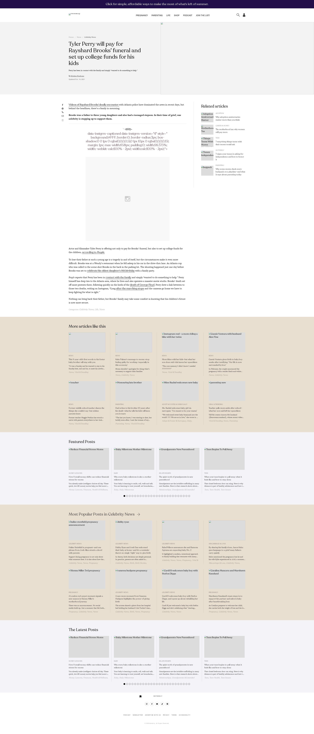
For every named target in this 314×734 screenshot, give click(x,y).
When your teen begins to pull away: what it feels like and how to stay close (223, 478)
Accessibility (184, 715)
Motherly (220, 150)
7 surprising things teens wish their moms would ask (229, 143)
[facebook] (152, 704)
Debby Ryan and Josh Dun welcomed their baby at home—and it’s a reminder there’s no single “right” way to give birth (133, 550)
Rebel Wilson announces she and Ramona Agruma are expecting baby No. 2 (180, 549)
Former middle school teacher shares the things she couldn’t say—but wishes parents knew (86, 411)
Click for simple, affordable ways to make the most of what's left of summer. (157, 4)
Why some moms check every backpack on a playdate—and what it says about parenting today (230, 172)
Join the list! (203, 15)
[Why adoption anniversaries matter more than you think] (207, 117)
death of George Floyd (142, 284)
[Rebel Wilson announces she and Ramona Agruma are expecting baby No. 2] (180, 530)
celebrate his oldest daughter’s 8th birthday (111, 270)
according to (93, 252)
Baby (189, 421)
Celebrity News (90, 37)
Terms (174, 715)
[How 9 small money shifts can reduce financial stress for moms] (89, 459)
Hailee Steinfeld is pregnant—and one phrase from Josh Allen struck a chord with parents (85, 550)
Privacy (166, 715)
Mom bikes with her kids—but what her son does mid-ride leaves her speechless (179, 361)
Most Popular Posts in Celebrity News (102, 514)
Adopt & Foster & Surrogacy (174, 404)
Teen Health (214, 489)
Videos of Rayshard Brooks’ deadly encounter (94, 104)
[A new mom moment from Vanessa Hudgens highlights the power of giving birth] (133, 579)
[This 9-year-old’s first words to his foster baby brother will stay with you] (87, 342)
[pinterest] (167, 704)
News (79, 37)
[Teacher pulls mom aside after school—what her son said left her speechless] (227, 391)
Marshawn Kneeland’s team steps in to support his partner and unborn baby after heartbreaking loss (225, 599)
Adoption (220, 113)
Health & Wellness (100, 489)
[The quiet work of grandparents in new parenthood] (179, 459)
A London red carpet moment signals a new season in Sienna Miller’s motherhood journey (86, 599)
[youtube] (157, 704)
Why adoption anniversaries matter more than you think (228, 118)
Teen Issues (226, 489)
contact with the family (118, 277)
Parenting (157, 15)
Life (168, 15)
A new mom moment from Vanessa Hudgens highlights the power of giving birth (132, 599)
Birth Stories (140, 563)
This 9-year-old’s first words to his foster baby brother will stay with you (87, 361)
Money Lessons (75, 473)
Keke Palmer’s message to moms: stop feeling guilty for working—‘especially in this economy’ (132, 362)
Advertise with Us (153, 715)
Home (71, 37)
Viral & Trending (81, 372)
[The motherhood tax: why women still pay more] (207, 130)
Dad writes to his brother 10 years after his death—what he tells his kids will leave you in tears (132, 411)
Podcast (187, 15)
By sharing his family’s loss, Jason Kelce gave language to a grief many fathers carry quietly (226, 550)
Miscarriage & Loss (217, 544)
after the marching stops (130, 288)
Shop (176, 15)
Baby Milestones (126, 489)
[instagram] (147, 704)
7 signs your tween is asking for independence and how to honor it (230, 157)
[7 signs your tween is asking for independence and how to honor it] (207, 155)
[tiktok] (162, 704)
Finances (87, 489)
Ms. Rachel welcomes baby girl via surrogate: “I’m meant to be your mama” (179, 409)
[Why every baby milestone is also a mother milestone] (134, 459)
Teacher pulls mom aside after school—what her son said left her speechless (225, 409)
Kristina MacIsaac (77, 76)
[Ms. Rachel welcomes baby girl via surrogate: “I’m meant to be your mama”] (180, 391)
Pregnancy (142, 15)
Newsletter (138, 715)
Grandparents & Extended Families (176, 490)
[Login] (244, 15)
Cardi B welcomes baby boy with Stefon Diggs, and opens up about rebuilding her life (180, 599)
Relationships (165, 473)
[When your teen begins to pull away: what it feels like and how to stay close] (224, 459)
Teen (217, 138)
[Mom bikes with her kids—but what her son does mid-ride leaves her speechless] (180, 342)
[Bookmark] (62, 120)
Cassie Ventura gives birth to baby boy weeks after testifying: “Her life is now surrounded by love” (225, 362)
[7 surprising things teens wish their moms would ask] (207, 142)
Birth (132, 563)
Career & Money (222, 126)
